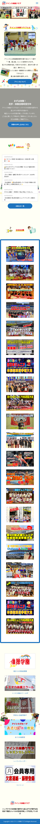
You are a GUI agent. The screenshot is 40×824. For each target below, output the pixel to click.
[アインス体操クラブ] (11, 3)
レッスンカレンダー (20, 761)
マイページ (20, 785)
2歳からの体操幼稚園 (20, 671)
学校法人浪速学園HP (20, 715)
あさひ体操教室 (20, 737)
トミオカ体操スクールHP (20, 693)
